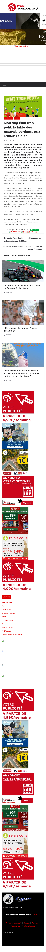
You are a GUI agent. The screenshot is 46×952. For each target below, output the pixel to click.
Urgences (5, 606)
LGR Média (36, 915)
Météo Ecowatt (7, 602)
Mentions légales (28, 926)
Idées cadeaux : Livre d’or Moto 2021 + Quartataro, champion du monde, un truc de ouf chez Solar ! (22, 373)
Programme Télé (7, 620)
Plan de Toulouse (7, 627)
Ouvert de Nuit (7, 609)
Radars (4, 624)
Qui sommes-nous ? (13, 923)
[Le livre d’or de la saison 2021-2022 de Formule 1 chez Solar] (23, 261)
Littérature (8, 118)
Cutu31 (17, 140)
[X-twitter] (29, 940)
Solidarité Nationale (8, 613)
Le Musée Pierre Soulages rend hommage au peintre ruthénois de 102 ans (22, 239)
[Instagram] (16, 940)
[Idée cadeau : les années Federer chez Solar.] (23, 301)
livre (8, 211)
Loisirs (17, 118)
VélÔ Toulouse (7, 631)
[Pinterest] (35, 940)
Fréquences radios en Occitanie (12, 634)
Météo (4, 617)
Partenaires (15, 926)
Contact (26, 923)
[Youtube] (23, 940)
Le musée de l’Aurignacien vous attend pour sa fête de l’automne (22, 247)
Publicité (35, 923)
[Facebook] (10, 940)
